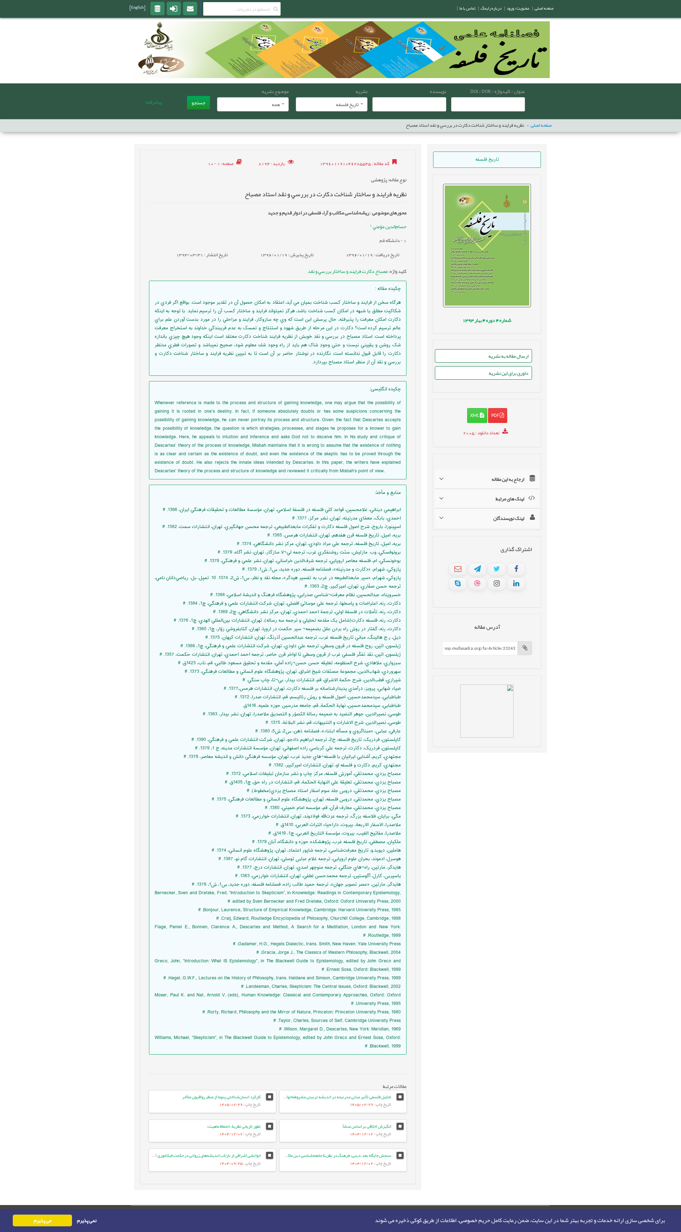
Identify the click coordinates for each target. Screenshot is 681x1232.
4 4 (487, 320)
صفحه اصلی (541, 125)
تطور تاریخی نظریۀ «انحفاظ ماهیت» (234, 1126)
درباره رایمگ (491, 8)
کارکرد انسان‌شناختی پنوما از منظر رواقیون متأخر (221, 1097)
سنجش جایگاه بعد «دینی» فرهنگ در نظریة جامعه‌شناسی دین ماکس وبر (334, 1155)
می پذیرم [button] (42, 1220)
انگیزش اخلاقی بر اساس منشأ (367, 1126)
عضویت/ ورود (518, 8)
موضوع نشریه (275, 91)
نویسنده (438, 91)
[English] (137, 7)
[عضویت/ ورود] (174, 8)
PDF (495, 415)
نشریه (361, 91)
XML (475, 415)
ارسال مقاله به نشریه (508, 356)
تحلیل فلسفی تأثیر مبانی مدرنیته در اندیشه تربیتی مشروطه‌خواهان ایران (331, 1097)
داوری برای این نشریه (508, 373)
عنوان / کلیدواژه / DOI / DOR (497, 91)
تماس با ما (467, 8)
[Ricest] (157, 8)
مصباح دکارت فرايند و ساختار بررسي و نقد (347, 271)
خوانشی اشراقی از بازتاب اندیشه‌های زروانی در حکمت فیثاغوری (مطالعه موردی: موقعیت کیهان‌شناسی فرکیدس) (170, 1155)
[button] (373, 1221)
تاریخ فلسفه (487, 160)
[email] (190, 8)
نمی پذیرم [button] (86, 1220)
